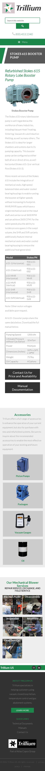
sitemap (27, 766)
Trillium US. (13, 762)
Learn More (22, 710)
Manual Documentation (22, 387)
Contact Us (22, 732)
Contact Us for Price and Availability (22, 374)
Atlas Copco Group (26, 751)
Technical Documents (22, 723)
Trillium (22, 8)
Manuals (22, 727)
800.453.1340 (24, 34)
